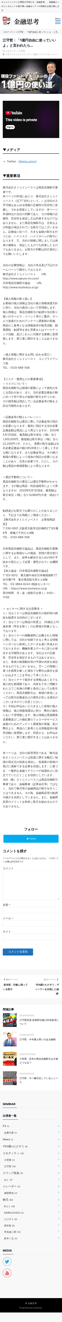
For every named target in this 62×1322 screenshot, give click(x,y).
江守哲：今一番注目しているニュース (38, 1080)
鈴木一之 (10, 1238)
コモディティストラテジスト (18, 54)
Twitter (32, 838)
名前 (6, 904)
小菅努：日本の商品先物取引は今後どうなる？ (38, 1060)
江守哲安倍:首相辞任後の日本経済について (39, 1021)
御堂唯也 (10, 1192)
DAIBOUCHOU (14, 1212)
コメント (8, 868)
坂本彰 (9, 1225)
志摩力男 (10, 1132)
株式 (8, 1199)
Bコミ (9, 1206)
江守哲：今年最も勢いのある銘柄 (37, 1039)
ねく (8, 1179)
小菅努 (9, 1159)
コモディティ (12, 51)
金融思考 (32, 1303)
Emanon (38, 1307)
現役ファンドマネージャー (45, 54)
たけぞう (10, 1219)
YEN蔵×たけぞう (15, 1146)
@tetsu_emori (28, 161)
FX (6, 1126)
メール (8, 918)
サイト (7, 931)
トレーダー (11, 1186)
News (8, 1139)
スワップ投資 (13, 1173)
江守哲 (22, 51)
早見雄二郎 (12, 1231)
